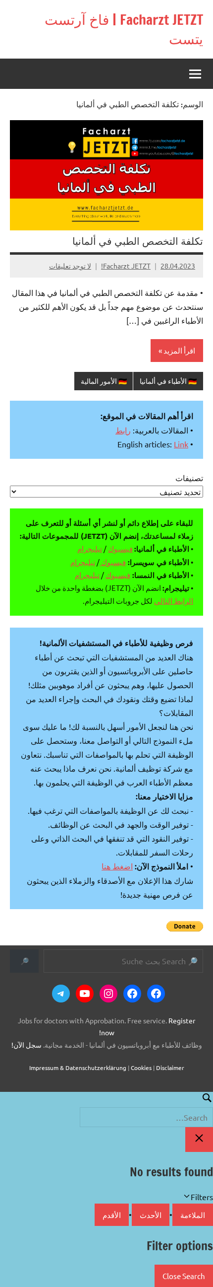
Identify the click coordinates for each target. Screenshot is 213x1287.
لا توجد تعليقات (70, 265)
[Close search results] (199, 1139)
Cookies (141, 1068)
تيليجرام (89, 548)
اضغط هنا (117, 866)
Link (181, 444)
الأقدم (112, 1214)
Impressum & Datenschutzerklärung (77, 1068)
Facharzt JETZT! (126, 265)
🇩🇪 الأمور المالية (104, 380)
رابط (123, 430)
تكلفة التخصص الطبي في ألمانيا (137, 241)
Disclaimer (170, 1068)
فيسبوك (120, 548)
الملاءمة (192, 1214)
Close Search (183, 1276)
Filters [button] (187, 1197)
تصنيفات (189, 478)
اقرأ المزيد (179, 350)
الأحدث (150, 1214)
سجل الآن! (26, 1044)
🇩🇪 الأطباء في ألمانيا (168, 380)
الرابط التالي (173, 600)
